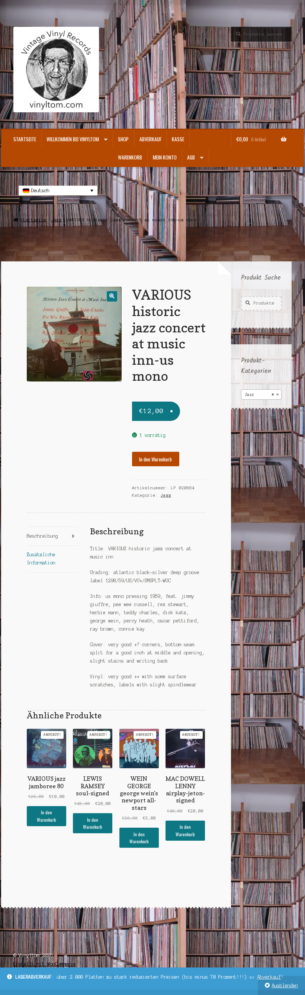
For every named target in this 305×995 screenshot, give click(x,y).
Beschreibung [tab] (42, 536)
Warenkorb (130, 157)
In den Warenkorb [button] (46, 815)
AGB (191, 157)
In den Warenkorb (155, 459)
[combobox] (261, 394)
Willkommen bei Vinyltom (72, 139)
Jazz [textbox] (259, 394)
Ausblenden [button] (285, 985)
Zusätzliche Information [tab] (41, 558)
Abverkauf (269, 977)
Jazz (56, 220)
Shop (123, 139)
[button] (112, 296)
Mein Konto (165, 157)
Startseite (24, 139)
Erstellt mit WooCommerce (44, 964)
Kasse (178, 139)
